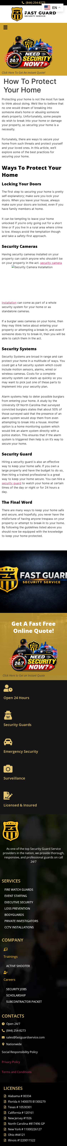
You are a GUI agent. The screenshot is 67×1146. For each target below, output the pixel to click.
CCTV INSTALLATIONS (19, 927)
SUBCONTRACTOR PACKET (24, 1002)
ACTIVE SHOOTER (18, 966)
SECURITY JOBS (16, 989)
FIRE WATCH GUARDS (18, 890)
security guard (11, 483)
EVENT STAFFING (15, 896)
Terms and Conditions (17, 1072)
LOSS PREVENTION (17, 908)
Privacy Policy (11, 1062)
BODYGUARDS (14, 915)
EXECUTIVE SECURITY (18, 902)
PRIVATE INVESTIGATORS (21, 921)
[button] (5, 27)
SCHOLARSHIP (16, 995)
